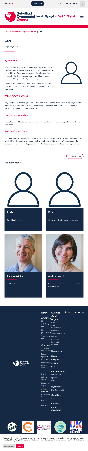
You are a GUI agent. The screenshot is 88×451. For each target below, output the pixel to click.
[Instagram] (63, 4)
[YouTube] (74, 4)
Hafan (44, 312)
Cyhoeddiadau (58, 371)
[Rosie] (23, 201)
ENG (6, 4)
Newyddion (56, 351)
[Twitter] (70, 4)
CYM (11, 4)
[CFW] (20, 16)
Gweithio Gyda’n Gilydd (55, 316)
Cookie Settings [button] (9, 446)
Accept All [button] (20, 446)
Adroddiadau (56, 374)
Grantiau (45, 345)
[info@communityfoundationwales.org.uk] (77, 4)
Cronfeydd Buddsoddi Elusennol (55, 342)
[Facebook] (60, 4)
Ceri (6, 31)
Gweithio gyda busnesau (44, 402)
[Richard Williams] (23, 266)
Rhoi (43, 374)
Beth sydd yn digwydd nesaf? (46, 365)
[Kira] (64, 201)
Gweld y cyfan (75, 156)
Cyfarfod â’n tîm (29, 31)
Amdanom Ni (15, 31)
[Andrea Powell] (64, 266)
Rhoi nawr (37, 3)
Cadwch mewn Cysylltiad (56, 407)
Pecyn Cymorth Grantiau (44, 356)
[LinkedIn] (67, 4)
